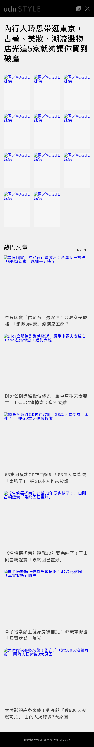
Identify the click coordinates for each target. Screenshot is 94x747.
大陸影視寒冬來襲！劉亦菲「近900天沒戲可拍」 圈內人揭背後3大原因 (45, 713)
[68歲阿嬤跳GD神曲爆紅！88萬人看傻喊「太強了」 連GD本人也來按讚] (47, 441)
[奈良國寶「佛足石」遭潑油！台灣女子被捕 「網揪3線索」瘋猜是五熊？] (47, 284)
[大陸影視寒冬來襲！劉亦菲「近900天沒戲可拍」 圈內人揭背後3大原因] (47, 677)
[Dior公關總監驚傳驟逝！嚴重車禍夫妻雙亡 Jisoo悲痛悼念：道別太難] (47, 363)
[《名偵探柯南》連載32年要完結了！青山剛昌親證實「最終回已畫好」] (47, 520)
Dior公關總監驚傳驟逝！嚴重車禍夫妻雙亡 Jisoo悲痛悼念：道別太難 (46, 398)
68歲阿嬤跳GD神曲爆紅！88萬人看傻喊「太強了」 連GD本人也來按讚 (45, 477)
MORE (82, 249)
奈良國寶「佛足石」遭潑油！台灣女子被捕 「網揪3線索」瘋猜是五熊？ (46, 320)
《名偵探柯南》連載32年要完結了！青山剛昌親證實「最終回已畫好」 (46, 556)
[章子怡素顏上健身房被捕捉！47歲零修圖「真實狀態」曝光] (47, 598)
